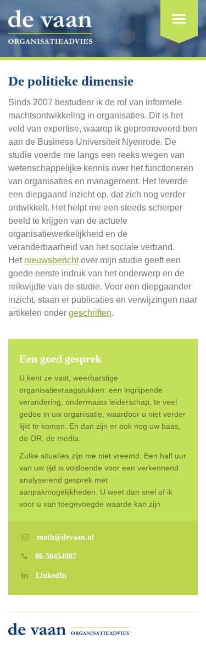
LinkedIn (51, 575)
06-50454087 (55, 556)
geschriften (90, 313)
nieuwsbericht (51, 260)
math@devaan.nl (65, 537)
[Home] (50, 30)
